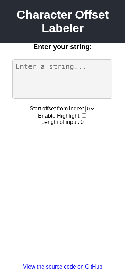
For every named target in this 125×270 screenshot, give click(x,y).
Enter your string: (62, 47)
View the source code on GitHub (62, 267)
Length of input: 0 (62, 122)
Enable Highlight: (59, 116)
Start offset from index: (57, 108)
